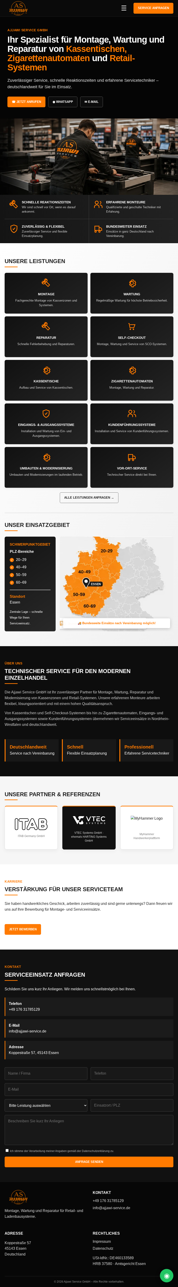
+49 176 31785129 (24, 1009)
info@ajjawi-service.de (27, 1031)
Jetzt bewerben (23, 929)
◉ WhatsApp (63, 102)
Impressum (102, 1241)
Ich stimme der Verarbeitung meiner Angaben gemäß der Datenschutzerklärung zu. (61, 1151)
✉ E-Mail (92, 102)
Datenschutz (103, 1248)
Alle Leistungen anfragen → (89, 497)
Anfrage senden (89, 1162)
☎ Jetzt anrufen (26, 102)
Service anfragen (153, 8)
